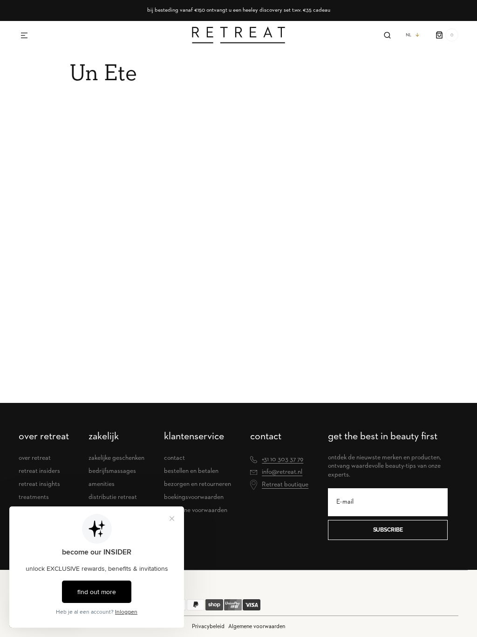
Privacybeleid (208, 626)
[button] (24, 36)
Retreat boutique (285, 484)
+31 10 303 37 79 (282, 459)
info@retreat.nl (282, 472)
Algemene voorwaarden (256, 626)
